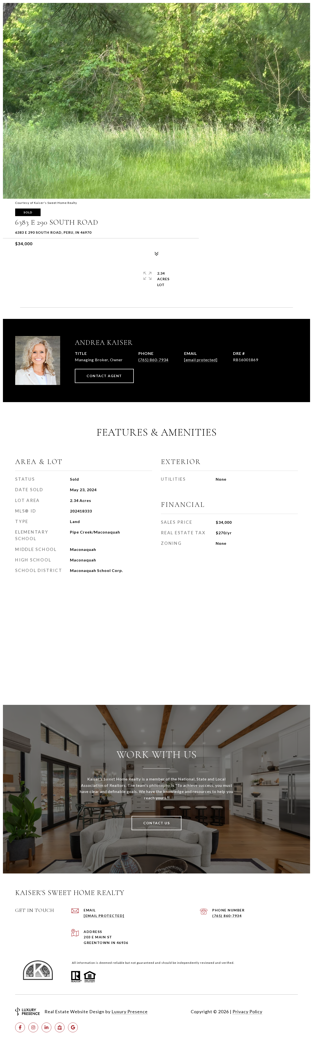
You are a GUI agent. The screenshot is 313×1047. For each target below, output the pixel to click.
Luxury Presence (130, 1011)
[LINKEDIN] (46, 1027)
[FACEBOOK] (20, 1027)
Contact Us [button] (156, 823)
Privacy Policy (247, 1011)
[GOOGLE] (73, 1027)
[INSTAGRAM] (33, 1027)
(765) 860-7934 (153, 359)
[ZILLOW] (60, 1027)
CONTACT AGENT (104, 376)
